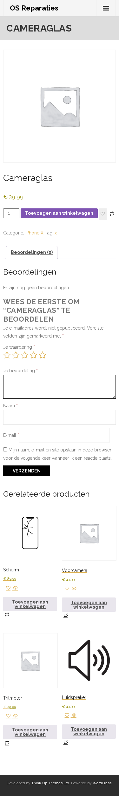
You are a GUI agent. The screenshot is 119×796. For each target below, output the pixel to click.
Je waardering (19, 347)
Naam (10, 405)
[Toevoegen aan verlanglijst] (103, 214)
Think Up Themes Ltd (50, 783)
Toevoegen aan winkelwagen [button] (30, 604)
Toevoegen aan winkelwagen (59, 213)
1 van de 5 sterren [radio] (7, 355)
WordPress (102, 783)
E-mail (11, 435)
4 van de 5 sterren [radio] (33, 355)
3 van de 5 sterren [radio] (25, 355)
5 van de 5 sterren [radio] (42, 355)
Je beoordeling (20, 370)
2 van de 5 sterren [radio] (16, 355)
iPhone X (34, 232)
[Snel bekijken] (15, 588)
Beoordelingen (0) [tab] (32, 252)
